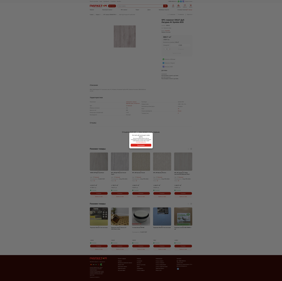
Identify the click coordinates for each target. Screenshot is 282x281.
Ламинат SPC (121, 264)
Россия (179, 111)
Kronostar (167, 30)
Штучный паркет (121, 270)
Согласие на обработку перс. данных (97, 272)
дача (132, 103)
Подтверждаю (141, 145)
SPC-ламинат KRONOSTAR (109, 14)
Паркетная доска (121, 268)
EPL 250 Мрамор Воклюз (159, 172)
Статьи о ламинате (160, 262)
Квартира (128, 103)
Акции (100, 1)
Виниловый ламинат (107, 9)
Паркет (137, 9)
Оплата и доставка (94, 1)
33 (178, 108)
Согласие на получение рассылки (96, 273)
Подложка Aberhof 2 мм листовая (99, 227)
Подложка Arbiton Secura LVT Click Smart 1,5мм (118, 228)
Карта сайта (92, 275)
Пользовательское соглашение (96, 268)
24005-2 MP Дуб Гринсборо (97, 172)
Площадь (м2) (166, 45)
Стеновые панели (182, 9)
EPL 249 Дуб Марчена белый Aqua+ (118, 173)
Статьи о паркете (141, 270)
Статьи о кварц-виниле (161, 264)
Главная (91, 14)
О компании (113, 1)
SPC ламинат (124, 9)
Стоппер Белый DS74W (138, 227)
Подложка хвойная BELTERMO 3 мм (182, 228)
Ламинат (92, 9)
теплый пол (137, 103)
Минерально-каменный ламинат (125, 262)
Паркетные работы (160, 268)
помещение (129, 101)
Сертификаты (106, 1)
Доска (149, 9)
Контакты (119, 1)
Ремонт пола (158, 270)
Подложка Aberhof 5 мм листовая (162, 227)
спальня (134, 101)
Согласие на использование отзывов (97, 271)
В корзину (181, 49)
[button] (188, 149)
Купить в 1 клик (177, 53)
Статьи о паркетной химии (161, 266)
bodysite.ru (97, 277)
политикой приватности (141, 142)
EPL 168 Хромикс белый (138, 172)
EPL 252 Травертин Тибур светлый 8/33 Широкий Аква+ (182, 173)
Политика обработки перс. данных (96, 267)
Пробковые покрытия (164, 9)
